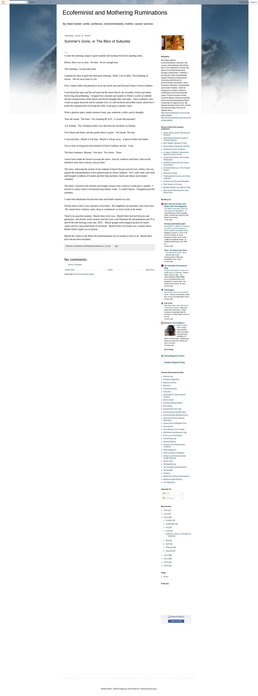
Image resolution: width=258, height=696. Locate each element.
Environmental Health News (174, 412)
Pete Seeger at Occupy (172, 184)
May (168, 540)
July (168, 527)
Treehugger (168, 470)
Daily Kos (167, 392)
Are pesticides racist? (174, 252)
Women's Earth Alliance (174, 323)
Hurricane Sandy (170, 173)
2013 (166, 517)
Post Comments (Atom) (84, 274)
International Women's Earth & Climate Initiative (175, 139)
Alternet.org (168, 376)
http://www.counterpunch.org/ (175, 432)
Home (110, 270)
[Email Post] (116, 246)
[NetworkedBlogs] (176, 617)
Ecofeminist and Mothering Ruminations (115, 12)
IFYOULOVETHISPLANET (175, 224)
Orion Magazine (169, 450)
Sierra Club (168, 461)
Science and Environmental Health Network (174, 457)
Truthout (166, 473)
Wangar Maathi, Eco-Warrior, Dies (177, 187)
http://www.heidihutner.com (172, 113)
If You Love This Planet (172, 435)
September (170, 524)
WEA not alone (182, 325)
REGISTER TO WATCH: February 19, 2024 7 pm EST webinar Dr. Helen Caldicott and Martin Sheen (176, 228)
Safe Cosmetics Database (173, 453)
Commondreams (170, 389)
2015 (166, 510)
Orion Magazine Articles (174, 356)
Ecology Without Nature (172, 403)
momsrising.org (169, 438)
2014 (166, 514)
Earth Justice (168, 400)
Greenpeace (168, 426)
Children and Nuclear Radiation (176, 181)
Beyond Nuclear (169, 383)
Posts (167, 493)
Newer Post (70, 270)
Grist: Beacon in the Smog (173, 429)
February (170, 547)
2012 (166, 555)
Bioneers (167, 386)
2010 (166, 562)
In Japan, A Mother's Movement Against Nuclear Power (175, 153)
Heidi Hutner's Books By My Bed (176, 146)
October (169, 520)
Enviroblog (168, 349)
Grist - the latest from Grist (175, 250)
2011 (166, 559)
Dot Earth (168, 303)
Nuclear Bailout (169, 442)
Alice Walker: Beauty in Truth (175, 143)
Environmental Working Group (175, 415)
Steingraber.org (169, 464)
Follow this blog (176, 621)
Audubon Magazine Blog (174, 362)
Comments (169, 498)
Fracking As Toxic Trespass (174, 149)
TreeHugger (169, 290)
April (168, 544)
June (168, 531)
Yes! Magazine (169, 482)
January (169, 551)
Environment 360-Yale (172, 409)
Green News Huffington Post (174, 423)
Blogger (153, 689)
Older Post (150, 270)
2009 (166, 566)
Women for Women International (176, 476)
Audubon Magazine (171, 379)
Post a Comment (75, 265)
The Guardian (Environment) (174, 467)
